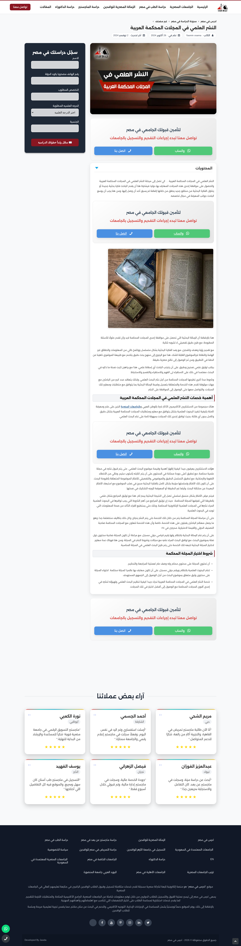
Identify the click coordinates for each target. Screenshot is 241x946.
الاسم (75, 58)
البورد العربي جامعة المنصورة (100, 872)
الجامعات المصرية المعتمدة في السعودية (49, 861)
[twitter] (148, 922)
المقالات (45, 7)
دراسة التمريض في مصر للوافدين (98, 849)
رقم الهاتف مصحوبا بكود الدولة (62, 74)
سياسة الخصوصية (58, 849)
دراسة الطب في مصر (152, 7)
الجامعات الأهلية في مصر (150, 872)
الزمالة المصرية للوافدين (119, 7)
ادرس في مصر (206, 840)
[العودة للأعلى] (235, 941)
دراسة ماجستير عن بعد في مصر (99, 840)
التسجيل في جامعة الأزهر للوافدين (146, 849)
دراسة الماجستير (88, 7)
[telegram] (93, 922)
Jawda (43, 940)
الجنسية (74, 121)
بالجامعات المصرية (131, 406)
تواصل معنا (20, 7)
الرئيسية (202, 7)
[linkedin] (138, 922)
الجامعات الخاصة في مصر (102, 859)
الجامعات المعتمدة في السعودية (194, 849)
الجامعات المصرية (181, 7)
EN (212, 859)
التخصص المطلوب (68, 90)
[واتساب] (6, 929)
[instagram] (129, 922)
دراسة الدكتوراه (64, 7)
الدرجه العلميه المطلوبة (66, 105)
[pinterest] (120, 922)
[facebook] (102, 922)
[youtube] (111, 922)
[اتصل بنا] (6, 938)
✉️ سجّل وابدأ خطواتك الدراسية (55, 142)
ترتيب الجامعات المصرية (200, 872)
